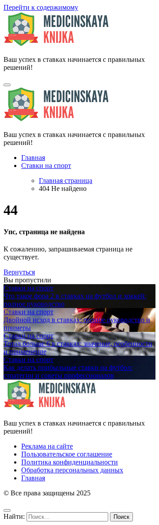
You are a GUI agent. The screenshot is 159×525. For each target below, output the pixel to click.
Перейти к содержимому (41, 7)
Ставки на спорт (46, 165)
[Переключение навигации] (7, 85)
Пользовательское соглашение (66, 454)
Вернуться (19, 272)
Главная (33, 157)
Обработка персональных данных (72, 470)
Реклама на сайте (47, 446)
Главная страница (65, 180)
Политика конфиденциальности (69, 462)
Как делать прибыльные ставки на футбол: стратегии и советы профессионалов (68, 371)
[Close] (7, 510)
